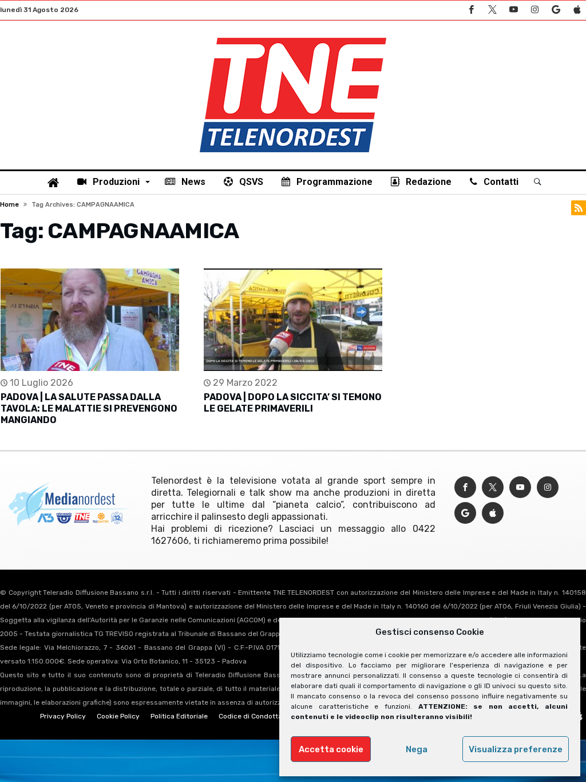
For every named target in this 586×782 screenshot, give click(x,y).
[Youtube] (513, 10)
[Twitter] (492, 10)
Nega (416, 749)
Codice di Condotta (250, 716)
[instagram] (534, 10)
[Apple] (577, 10)
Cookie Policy (118, 716)
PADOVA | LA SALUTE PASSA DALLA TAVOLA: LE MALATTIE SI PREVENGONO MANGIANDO (89, 408)
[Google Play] (556, 10)
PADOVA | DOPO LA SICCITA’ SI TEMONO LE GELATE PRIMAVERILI (293, 403)
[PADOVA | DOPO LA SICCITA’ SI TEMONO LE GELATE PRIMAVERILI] (293, 319)
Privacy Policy (63, 716)
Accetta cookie (331, 749)
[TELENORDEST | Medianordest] (293, 38)
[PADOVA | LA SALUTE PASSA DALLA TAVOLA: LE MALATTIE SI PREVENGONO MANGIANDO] (90, 319)
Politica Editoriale (179, 716)
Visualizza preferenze (516, 749)
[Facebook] (471, 10)
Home (9, 204)
